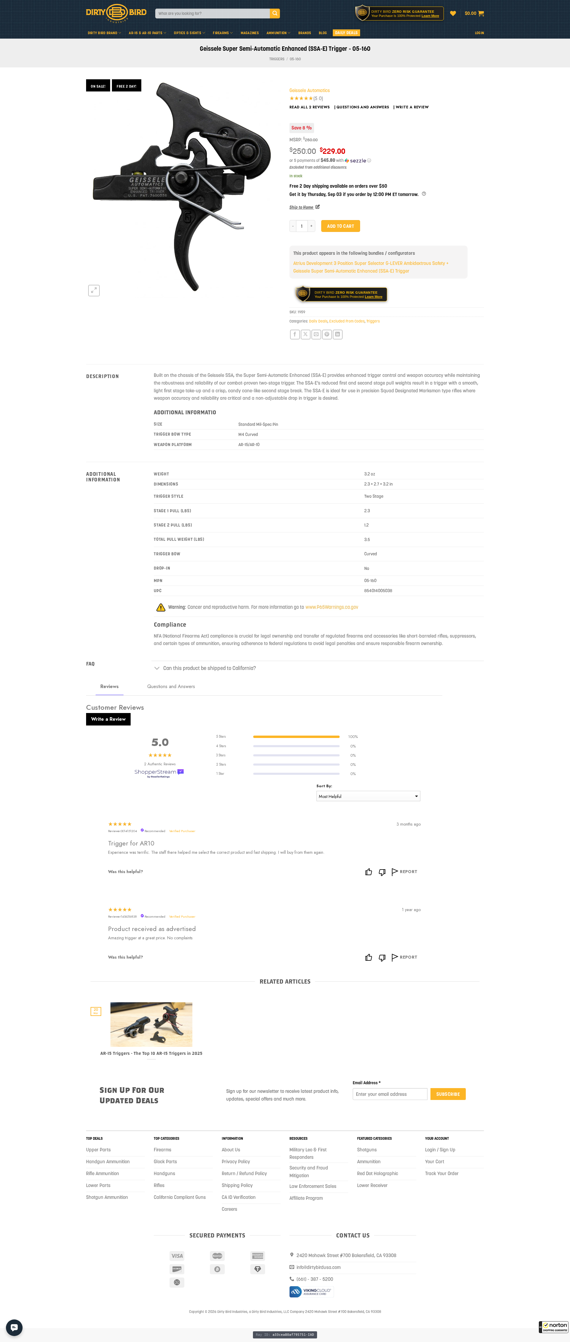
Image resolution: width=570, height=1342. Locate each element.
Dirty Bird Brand (102, 33)
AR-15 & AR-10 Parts (145, 33)
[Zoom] (94, 290)
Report (409, 872)
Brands (304, 33)
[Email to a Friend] (316, 334)
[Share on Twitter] (306, 334)
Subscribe (448, 1094)
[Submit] (275, 14)
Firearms (221, 33)
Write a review (412, 107)
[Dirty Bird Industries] (116, 13)
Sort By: (324, 786)
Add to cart (340, 226)
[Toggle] (157, 669)
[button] (554, 1327)
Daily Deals (346, 32)
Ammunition (276, 33)
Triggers (276, 58)
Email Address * (367, 1082)
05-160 (295, 58)
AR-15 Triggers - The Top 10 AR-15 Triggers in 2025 (151, 1053)
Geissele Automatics (309, 90)
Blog (323, 33)
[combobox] (212, 13)
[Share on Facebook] (295, 334)
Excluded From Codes (347, 321)
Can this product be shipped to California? (209, 668)
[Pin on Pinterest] (327, 334)
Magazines (250, 33)
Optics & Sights (187, 33)
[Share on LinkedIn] (338, 334)
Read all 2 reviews (309, 107)
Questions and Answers (362, 107)
